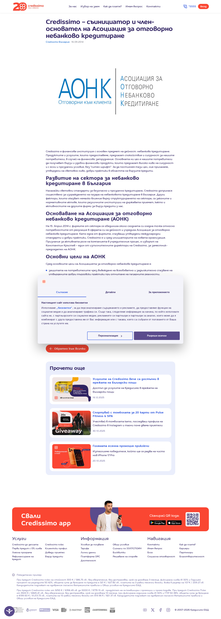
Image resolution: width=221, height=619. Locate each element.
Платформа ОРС (90, 556)
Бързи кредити (54, 556)
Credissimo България (57, 41)
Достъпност (88, 560)
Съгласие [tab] (62, 292)
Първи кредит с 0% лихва (27, 548)
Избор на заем (90, 6)
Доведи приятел (55, 552)
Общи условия (121, 544)
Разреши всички (156, 335)
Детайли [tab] (110, 292)
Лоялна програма (22, 552)
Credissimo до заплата (25, 544)
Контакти (153, 6)
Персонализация (108, 335)
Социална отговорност (161, 556)
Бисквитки (119, 552)
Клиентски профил (56, 548)
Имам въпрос (134, 6)
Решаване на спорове (125, 556)
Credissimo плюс (54, 544)
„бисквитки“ (64, 307)
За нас (73, 6)
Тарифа (85, 548)
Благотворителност (191, 556)
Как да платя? (112, 6)
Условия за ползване (92, 544)
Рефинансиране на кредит (23, 558)
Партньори (186, 552)
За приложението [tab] (159, 292)
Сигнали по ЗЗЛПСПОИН (127, 548)
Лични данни (88, 552)
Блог (150, 552)
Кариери (184, 548)
